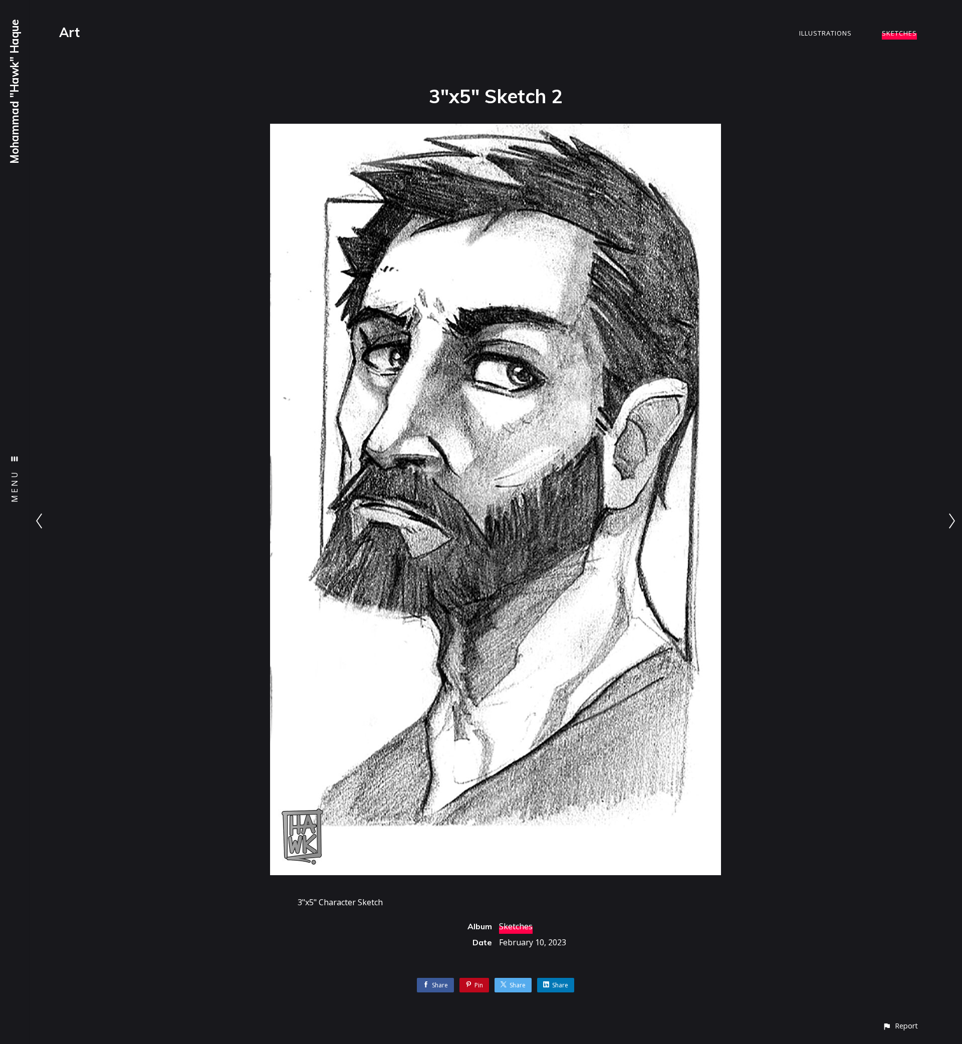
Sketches (899, 33)
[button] (900, 1025)
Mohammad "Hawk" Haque (15, 91)
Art (69, 32)
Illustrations (825, 33)
